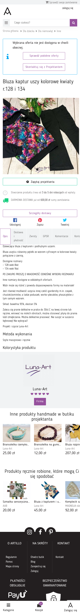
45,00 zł (40, 510)
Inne (59, 31)
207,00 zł (72, 453)
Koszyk (39, 610)
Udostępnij (15, 225)
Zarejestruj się (38, 566)
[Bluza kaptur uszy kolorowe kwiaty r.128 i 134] (41, 136)
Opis (5, 236)
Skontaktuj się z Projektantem (44, 67)
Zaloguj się (70, 610)
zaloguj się (67, 8)
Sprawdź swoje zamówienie (63, 2)
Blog (33, 562)
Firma (40, 401)
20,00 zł (9, 510)
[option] (16, 440)
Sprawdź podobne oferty (44, 56)
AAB (5, 506)
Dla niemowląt (45, 31)
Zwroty (33, 236)
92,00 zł (71, 510)
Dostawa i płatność (18, 236)
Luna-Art (7, 448)
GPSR (46, 236)
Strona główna (10, 31)
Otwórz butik (37, 557)
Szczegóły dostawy (40, 213)
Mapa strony (12, 566)
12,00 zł (40, 453)
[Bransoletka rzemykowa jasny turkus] (16, 433)
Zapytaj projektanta (42, 182)
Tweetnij (65, 225)
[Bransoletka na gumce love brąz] (48, 433)
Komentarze (61, 236)
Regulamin (11, 557)
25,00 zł (9, 453)
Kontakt (60, 557)
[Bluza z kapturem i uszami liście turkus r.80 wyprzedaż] (48, 490)
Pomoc (9, 562)
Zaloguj (34, 571)
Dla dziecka (28, 31)
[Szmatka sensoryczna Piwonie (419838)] (16, 490)
